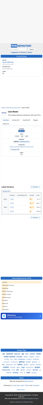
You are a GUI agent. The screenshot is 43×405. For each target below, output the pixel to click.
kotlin (20, 364)
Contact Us (18, 402)
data (15, 359)
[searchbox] (17, 49)
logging (32, 364)
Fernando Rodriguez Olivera (29, 398)
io (39, 362)
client (26, 357)
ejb (22, 136)
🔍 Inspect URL (15, 149)
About (30, 52)
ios (3, 365)
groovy (35, 362)
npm (18, 367)
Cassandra (35, 385)
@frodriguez (29, 381)
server (22, 370)
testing (16, 373)
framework (14, 362)
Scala (14, 385)
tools (21, 372)
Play (18, 385)
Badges (35, 120)
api (23, 354)
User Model (13, 112)
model (17, 136)
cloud (37, 357)
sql (40, 370)
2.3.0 (11, 199)
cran (11, 359)
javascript (9, 365)
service (29, 370)
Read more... (21, 389)
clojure (31, 357)
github (22, 362)
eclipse (29, 359)
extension (6, 362)
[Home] (21, 47)
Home (3, 107)
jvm (15, 365)
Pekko (27, 385)
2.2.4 (11, 211)
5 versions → (35, 187)
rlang (13, 370)
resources (6, 370)
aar (4, 354)
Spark (22, 385)
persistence (30, 367)
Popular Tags (21, 350)
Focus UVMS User (8, 62)
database (22, 359)
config (6, 359)
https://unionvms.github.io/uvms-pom (21, 147)
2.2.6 (11, 203)
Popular (23, 52)
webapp (34, 372)
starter (9, 373)
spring (35, 370)
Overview (6, 120)
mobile (6, 367)
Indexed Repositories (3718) (21, 278)
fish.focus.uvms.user (13, 107)
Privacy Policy (28, 402)
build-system (10, 357)
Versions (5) (16, 120)
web (28, 372)
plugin (37, 367)
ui (25, 373)
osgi (23, 367)
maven (38, 365)
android (9, 354)
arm (27, 354)
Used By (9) (26, 120)
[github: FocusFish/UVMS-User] (21, 154)
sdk (17, 370)
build (38, 354)
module (13, 367)
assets (33, 354)
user (26, 136)
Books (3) (6, 124)
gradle (28, 362)
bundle (20, 357)
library (26, 365)
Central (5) (6, 191)
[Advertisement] (21, 21)
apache (17, 354)
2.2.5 (11, 207)
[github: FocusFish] (3, 73)
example (36, 359)
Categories (15, 52)
